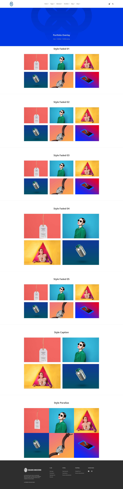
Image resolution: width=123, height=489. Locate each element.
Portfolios (59, 39)
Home (54, 39)
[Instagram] (91, 471)
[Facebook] (88, 471)
